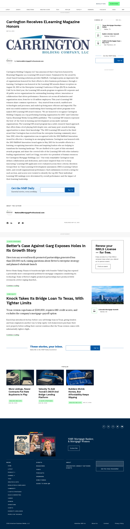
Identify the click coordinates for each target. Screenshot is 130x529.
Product (11, 472)
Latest (8, 9)
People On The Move (15, 514)
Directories (30, 9)
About (68, 462)
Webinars (91, 9)
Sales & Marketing (14, 495)
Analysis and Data (15, 401)
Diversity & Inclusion (15, 511)
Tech (57, 9)
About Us (95, 523)
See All (118, 20)
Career (10, 498)
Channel (11, 475)
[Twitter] (19, 223)
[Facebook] (7, 223)
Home (9, 465)
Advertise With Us (80, 523)
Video (114, 9)
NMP (123, 9)
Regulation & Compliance (17, 485)
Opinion (10, 501)
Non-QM (67, 9)
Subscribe (114, 3)
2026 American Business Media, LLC (18, 523)
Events (18, 9)
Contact (106, 523)
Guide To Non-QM (43, 483)
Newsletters (101, 3)
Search (122, 4)
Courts (10, 508)
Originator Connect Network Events (78, 467)
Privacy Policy (119, 523)
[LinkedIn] (11, 223)
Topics (78, 9)
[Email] (23, 223)
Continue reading (12, 285)
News (8, 462)
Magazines (40, 466)
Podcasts (103, 9)
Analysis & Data (45, 9)
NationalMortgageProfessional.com (30, 61)
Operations (12, 504)
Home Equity (11, 294)
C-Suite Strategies (13, 241)
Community (11, 488)
